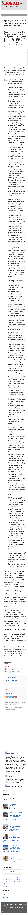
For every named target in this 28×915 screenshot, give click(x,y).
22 (6, 881)
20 (19, 879)
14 (4, 879)
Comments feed (6, 897)
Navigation (13, 15)
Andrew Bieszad (9, 44)
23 (9, 881)
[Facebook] (12, 696)
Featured (23, 44)
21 (4, 881)
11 (14, 877)
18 (14, 879)
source (22, 566)
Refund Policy (18, 904)
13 (19, 877)
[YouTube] (15, 696)
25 (14, 881)
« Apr (4, 886)
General (6, 46)
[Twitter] (9, 696)
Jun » (6, 886)
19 (17, 879)
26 (17, 881)
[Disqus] (15, 729)
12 (17, 877)
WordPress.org (5, 898)
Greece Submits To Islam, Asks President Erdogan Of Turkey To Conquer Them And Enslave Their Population (13, 707)
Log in (4, 894)
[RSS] (6, 696)
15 (6, 879)
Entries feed (5, 896)
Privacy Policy (6, 904)
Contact (12, 904)
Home (11, 20)
